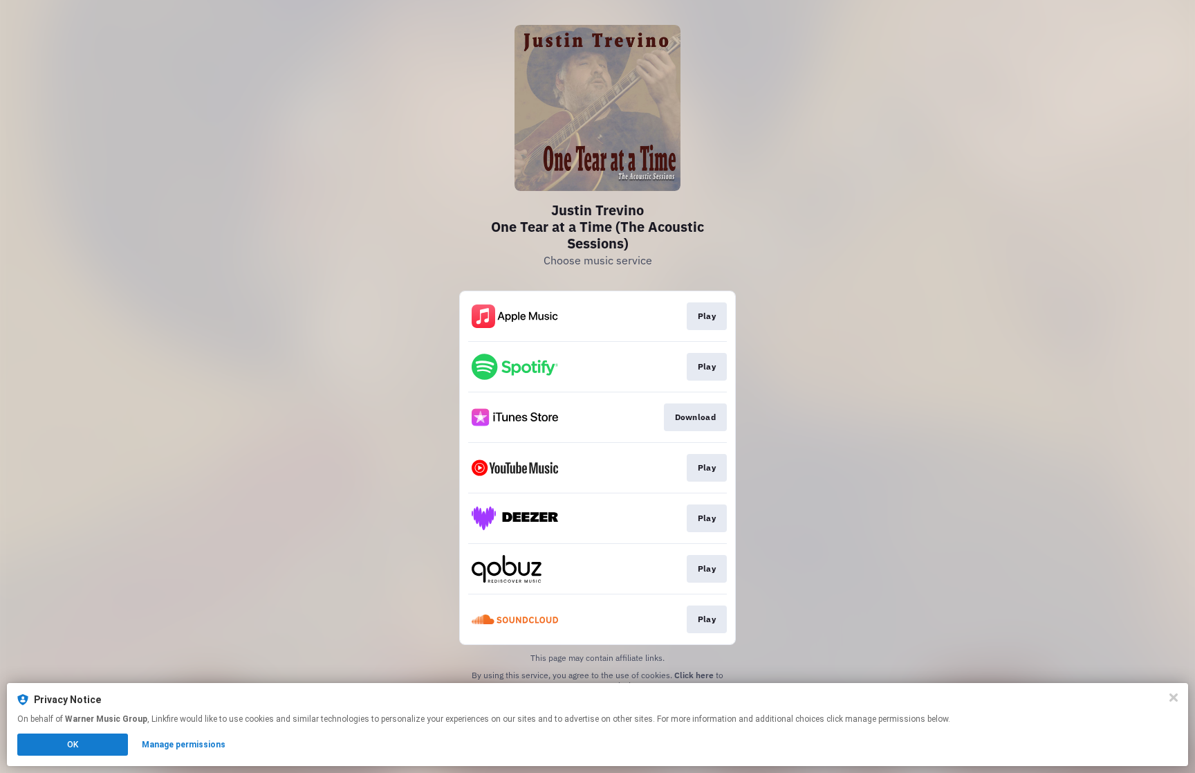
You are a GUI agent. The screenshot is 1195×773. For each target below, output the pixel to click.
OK (72, 744)
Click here (694, 675)
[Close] (1173, 697)
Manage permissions (183, 744)
